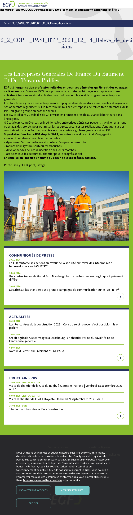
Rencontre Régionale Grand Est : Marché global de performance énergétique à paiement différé (66, 278)
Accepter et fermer (72, 490)
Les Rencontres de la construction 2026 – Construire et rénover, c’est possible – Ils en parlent (64, 326)
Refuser (33, 503)
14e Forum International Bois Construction (36, 409)
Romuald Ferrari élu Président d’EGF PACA (36, 351)
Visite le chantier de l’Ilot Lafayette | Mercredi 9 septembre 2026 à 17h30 (56, 399)
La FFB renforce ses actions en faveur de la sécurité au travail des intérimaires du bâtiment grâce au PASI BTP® (61, 264)
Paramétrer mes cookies (33, 490)
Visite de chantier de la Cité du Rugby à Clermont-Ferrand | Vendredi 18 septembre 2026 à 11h (65, 387)
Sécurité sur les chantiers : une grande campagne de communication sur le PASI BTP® (64, 290)
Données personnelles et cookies (42, 480)
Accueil (7, 23)
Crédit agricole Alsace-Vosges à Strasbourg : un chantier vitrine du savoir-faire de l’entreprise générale (61, 339)
